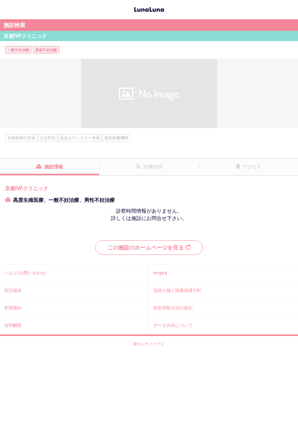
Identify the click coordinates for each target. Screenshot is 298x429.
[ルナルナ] (149, 9)
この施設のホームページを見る (146, 247)
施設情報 (53, 166)
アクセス (251, 166)
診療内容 (153, 166)
